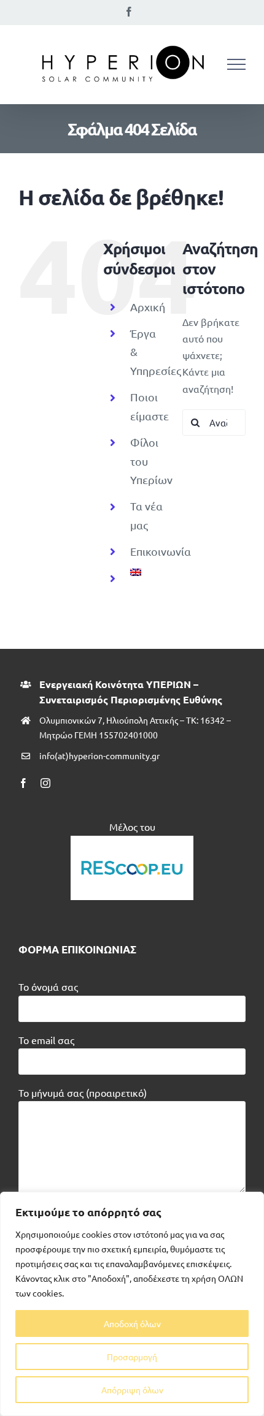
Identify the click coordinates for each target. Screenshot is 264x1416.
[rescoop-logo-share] (132, 841)
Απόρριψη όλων (132, 1389)
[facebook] (23, 783)
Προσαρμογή (132, 1356)
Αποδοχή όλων (132, 1323)
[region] (132, 1304)
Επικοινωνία (160, 551)
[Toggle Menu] (236, 64)
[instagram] (45, 783)
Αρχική (147, 306)
